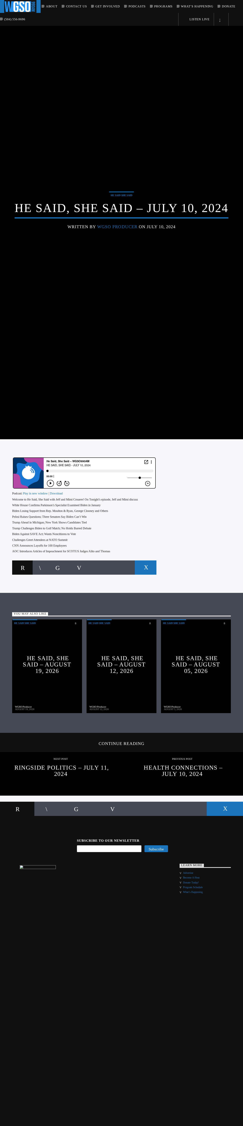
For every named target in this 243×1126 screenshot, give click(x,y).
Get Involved (107, 6)
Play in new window (35, 521)
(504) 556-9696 (14, 19)
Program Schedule (193, 915)
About (52, 6)
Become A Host (191, 905)
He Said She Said (121, 208)
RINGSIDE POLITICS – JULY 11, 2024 (61, 798)
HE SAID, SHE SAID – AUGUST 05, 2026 (196, 692)
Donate (228, 6)
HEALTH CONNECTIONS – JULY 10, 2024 (183, 798)
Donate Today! (191, 910)
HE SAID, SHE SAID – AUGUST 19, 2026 (47, 692)
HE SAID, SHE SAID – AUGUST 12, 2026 (121, 692)
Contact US (76, 6)
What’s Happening (197, 6)
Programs (163, 6)
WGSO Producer (117, 239)
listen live (199, 19)
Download (56, 521)
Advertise (188, 900)
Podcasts (137, 6)
